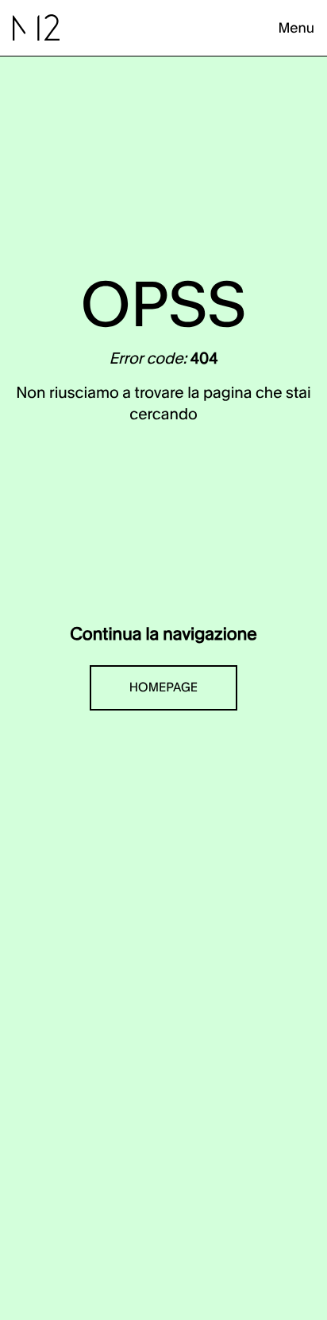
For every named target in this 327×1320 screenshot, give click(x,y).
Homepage (163, 687)
